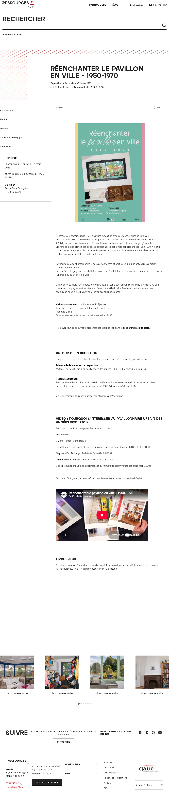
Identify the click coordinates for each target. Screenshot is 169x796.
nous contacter (47, 782)
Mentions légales (111, 772)
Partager (160, 107)
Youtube (160, 733)
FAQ (105, 788)
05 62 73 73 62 (12, 783)
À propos (108, 762)
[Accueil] (18, 4)
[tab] (79, 704)
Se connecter (160, 4)
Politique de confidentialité (115, 777)
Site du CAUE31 (143, 784)
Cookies (107, 783)
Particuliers (97, 4)
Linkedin (146, 733)
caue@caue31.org (15, 786)
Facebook (140, 733)
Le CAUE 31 (139, 4)
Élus (115, 4)
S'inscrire (63, 742)
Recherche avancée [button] (12, 34)
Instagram (153, 733)
